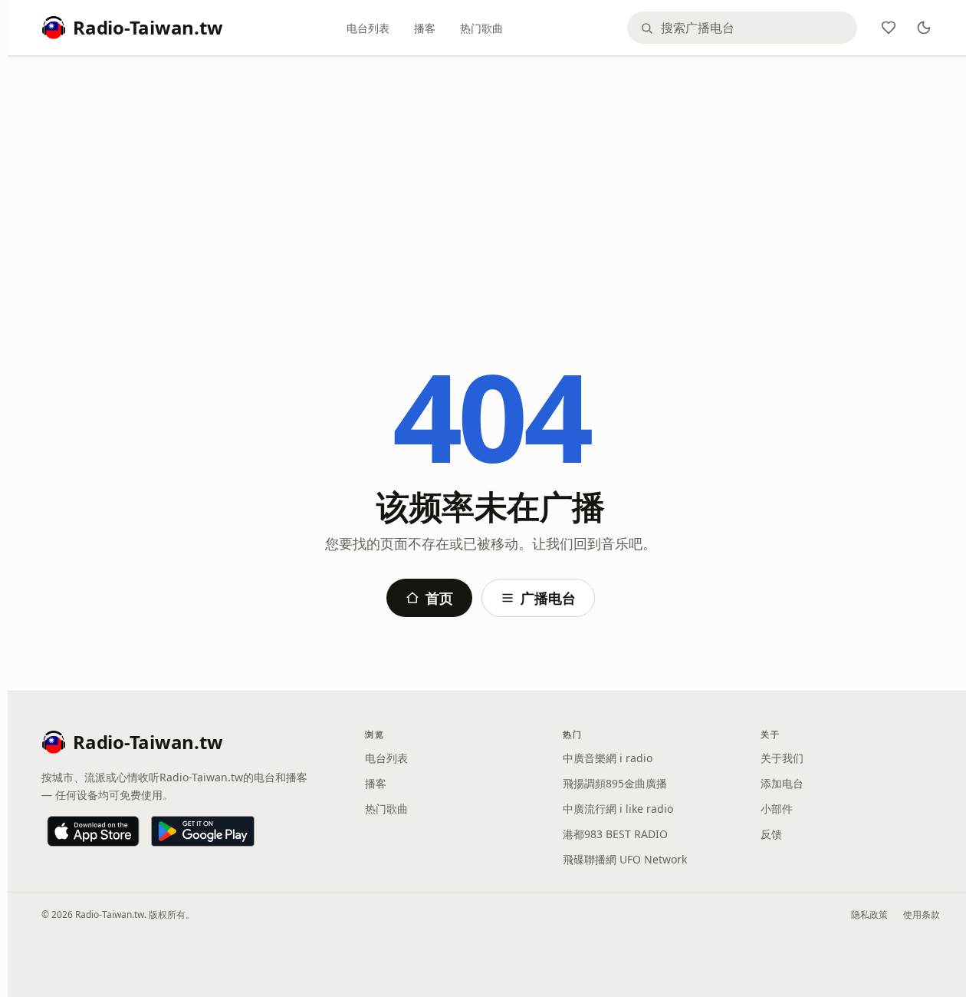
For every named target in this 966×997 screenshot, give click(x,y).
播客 (424, 28)
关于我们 (782, 758)
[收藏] (888, 28)
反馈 (771, 834)
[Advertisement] (490, 181)
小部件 (777, 808)
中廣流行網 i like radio (618, 808)
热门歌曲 (481, 28)
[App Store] (93, 831)
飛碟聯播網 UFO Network (625, 859)
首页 (439, 598)
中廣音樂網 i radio (607, 758)
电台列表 (368, 28)
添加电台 (782, 783)
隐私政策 (869, 914)
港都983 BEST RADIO (615, 834)
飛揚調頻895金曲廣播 (615, 783)
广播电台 (548, 598)
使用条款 (921, 914)
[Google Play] (203, 831)
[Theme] (924, 28)
